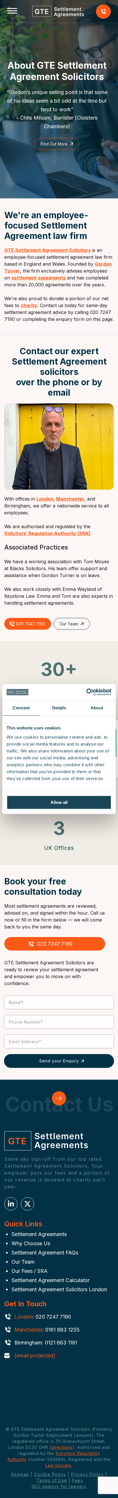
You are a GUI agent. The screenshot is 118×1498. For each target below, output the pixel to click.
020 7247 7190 (103, 11)
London (44, 499)
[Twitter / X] (27, 1203)
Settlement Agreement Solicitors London (59, 1289)
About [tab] (97, 707)
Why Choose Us (30, 1243)
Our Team (69, 623)
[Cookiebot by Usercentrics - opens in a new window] (86, 692)
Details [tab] (59, 707)
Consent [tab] (21, 707)
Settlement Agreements (39, 1234)
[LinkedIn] (10, 1203)
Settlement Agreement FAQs (44, 1253)
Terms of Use (52, 1480)
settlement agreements (38, 278)
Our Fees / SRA (29, 1271)
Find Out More (54, 143)
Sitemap (20, 1474)
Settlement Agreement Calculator (50, 1280)
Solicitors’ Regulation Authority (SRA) (47, 533)
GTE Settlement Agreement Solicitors (47, 250)
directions (62, 1447)
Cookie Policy (50, 1474)
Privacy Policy (87, 1474)
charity (29, 305)
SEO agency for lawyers (59, 1486)
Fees (77, 1480)
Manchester (70, 499)
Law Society (58, 1465)
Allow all (59, 802)
